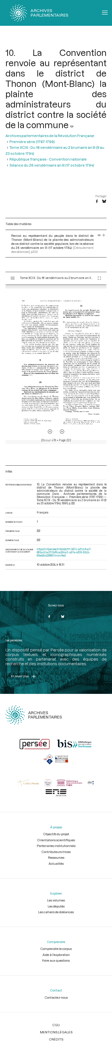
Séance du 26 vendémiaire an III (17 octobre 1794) (51, 165)
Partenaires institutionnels (56, 846)
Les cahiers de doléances (56, 912)
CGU (56, 1025)
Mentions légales (56, 1032)
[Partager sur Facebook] (97, 202)
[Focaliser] (103, 235)
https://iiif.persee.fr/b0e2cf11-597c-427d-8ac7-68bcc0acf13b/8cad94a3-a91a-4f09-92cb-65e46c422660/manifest (64, 552)
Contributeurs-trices (56, 852)
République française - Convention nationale (48, 159)
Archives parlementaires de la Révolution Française (49, 136)
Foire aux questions (56, 960)
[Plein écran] (99, 278)
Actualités (56, 863)
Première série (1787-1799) (32, 142)
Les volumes (56, 900)
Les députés (56, 906)
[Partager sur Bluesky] (104, 202)
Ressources (56, 857)
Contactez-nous (56, 997)
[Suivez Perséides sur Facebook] (49, 616)
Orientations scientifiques (56, 840)
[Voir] (72, 125)
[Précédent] (50, 432)
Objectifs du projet (56, 834)
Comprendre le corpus (56, 948)
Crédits (56, 1039)
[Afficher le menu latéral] (13, 278)
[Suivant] (62, 432)
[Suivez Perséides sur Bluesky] (63, 616)
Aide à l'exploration (56, 955)
